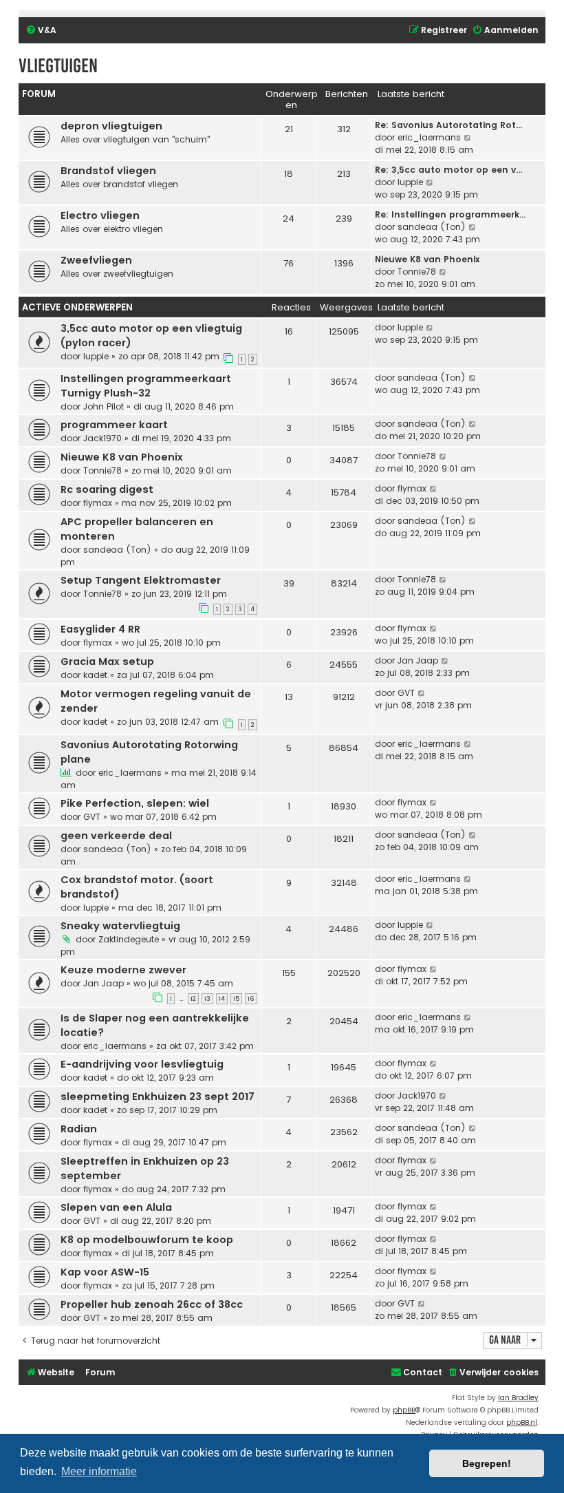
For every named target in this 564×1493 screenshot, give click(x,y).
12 (193, 999)
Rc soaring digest (107, 489)
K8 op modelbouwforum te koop (147, 1240)
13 (207, 999)
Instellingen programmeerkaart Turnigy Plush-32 (146, 386)
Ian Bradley (518, 1398)
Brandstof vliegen (108, 171)
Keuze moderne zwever (123, 970)
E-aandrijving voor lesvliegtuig (142, 1064)
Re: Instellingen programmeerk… (450, 214)
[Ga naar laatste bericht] (430, 327)
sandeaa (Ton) (432, 227)
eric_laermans (429, 137)
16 (251, 999)
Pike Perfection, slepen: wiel (135, 803)
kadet (95, 675)
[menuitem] (40, 30)
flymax (97, 503)
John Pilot (103, 406)
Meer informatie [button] (99, 1471)
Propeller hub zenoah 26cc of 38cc (152, 1304)
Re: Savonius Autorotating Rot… (448, 125)
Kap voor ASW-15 (105, 1272)
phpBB (404, 1410)
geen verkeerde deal (116, 836)
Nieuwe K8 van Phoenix (427, 259)
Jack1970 (102, 438)
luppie (410, 182)
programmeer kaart (114, 425)
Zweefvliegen (96, 260)
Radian (79, 1129)
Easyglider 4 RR (100, 629)
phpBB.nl (521, 1422)
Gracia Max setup (107, 661)
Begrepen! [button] (486, 1463)
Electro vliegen (100, 215)
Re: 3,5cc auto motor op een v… (448, 170)
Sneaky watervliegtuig (120, 926)
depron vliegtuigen (111, 126)
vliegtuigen (58, 65)
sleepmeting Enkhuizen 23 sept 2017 (157, 1096)
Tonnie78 (417, 271)
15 (236, 999)
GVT (406, 693)
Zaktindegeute (128, 939)
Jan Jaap (418, 660)
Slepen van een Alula (116, 1207)
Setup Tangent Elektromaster (141, 580)
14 (222, 999)
